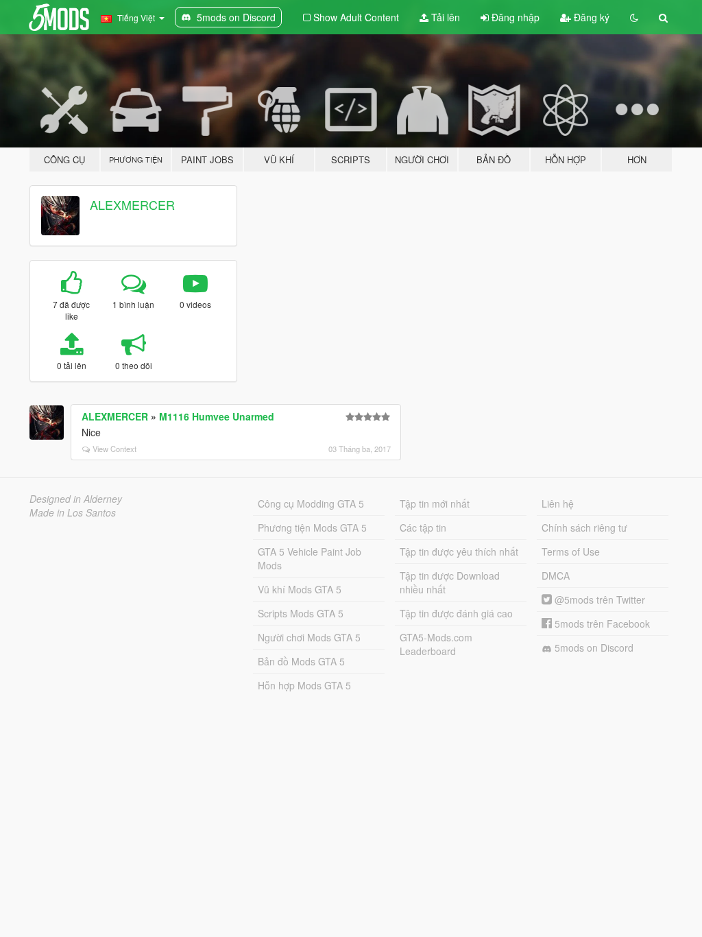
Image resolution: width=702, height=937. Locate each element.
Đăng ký (590, 17)
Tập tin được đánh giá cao (456, 613)
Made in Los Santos (72, 512)
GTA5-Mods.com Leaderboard (436, 644)
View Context (114, 448)
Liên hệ (558, 503)
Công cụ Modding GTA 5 (311, 503)
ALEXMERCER (132, 204)
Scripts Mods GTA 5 (300, 613)
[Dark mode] (634, 17)
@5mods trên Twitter (598, 599)
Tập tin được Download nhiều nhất (450, 582)
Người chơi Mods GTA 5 (309, 637)
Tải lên (444, 17)
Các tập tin (423, 527)
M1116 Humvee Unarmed (216, 416)
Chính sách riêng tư (584, 527)
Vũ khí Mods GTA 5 (299, 589)
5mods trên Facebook (601, 623)
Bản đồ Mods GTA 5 (301, 661)
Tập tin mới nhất (435, 503)
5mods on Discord (592, 647)
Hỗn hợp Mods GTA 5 (304, 685)
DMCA (556, 575)
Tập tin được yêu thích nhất (459, 551)
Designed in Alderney (75, 499)
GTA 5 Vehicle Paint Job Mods (309, 558)
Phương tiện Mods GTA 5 (312, 527)
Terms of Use (571, 551)
